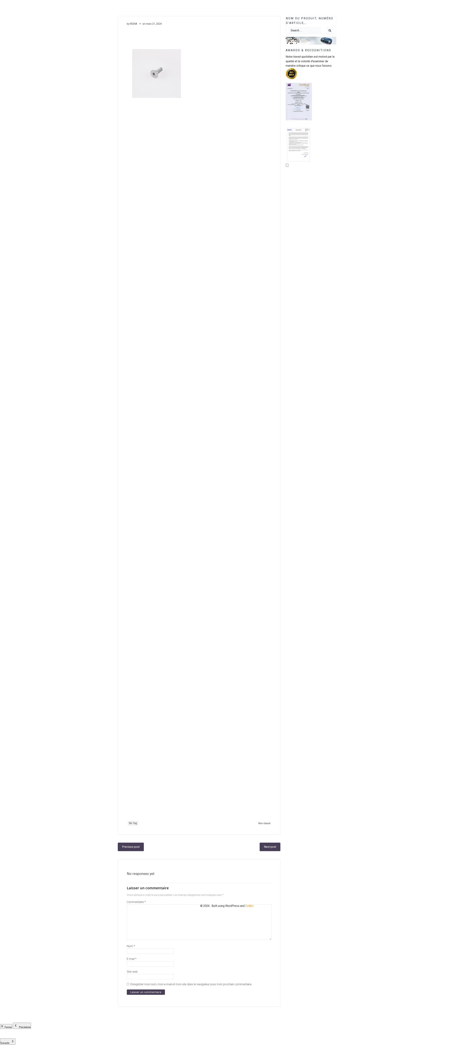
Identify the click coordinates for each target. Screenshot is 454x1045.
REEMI (133, 23)
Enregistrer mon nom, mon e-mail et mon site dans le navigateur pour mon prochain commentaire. (191, 984)
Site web (132, 971)
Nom (131, 946)
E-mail (131, 959)
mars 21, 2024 (154, 23)
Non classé (264, 823)
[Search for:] (305, 30)
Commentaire (136, 902)
